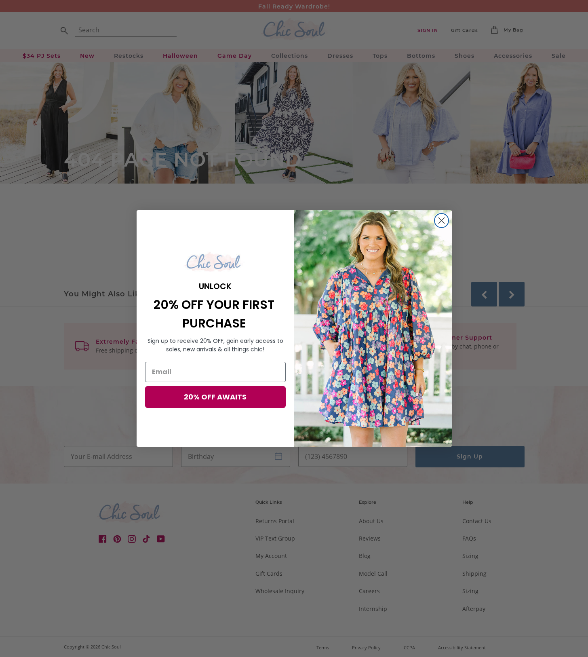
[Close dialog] (441, 220)
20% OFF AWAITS (215, 397)
